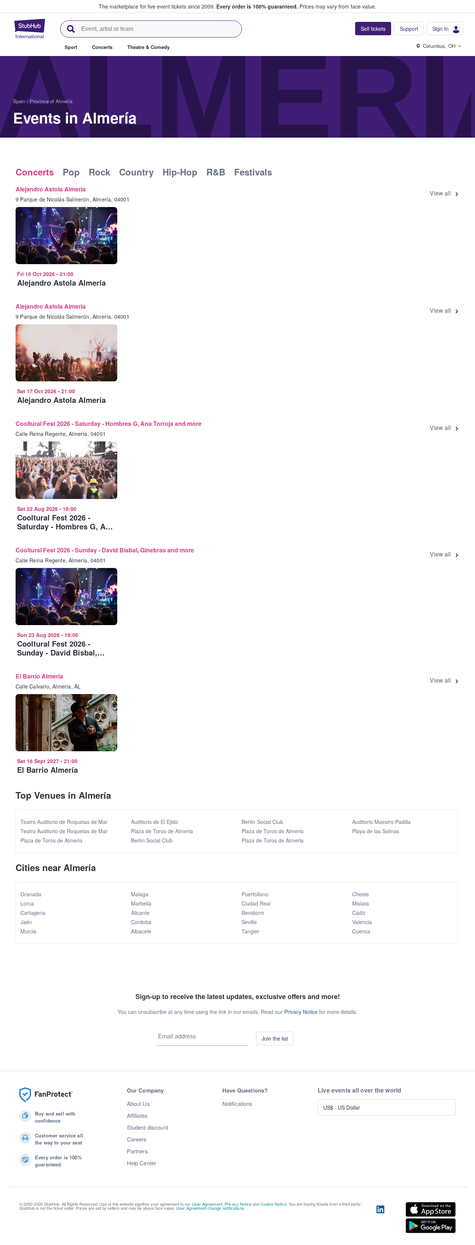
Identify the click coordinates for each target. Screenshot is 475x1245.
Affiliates (137, 1115)
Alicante (140, 912)
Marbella (141, 903)
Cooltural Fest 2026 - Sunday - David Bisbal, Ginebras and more (105, 550)
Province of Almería (51, 101)
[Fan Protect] (46, 1095)
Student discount (147, 1127)
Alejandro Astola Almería (51, 189)
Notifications (237, 1104)
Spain (19, 101)
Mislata (360, 903)
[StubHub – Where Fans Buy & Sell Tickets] (30, 28)
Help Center (142, 1163)
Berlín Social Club (152, 840)
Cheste (360, 894)
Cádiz (359, 912)
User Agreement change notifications (210, 1208)
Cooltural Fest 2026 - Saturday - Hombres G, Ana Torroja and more (109, 423)
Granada (30, 894)
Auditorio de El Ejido (154, 821)
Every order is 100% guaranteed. (257, 6)
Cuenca (361, 931)
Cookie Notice (273, 1204)
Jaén (26, 922)
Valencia (362, 922)
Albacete (141, 931)
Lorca (27, 903)
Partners (137, 1151)
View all (440, 193)
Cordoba (141, 922)
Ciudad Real (256, 903)
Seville (249, 922)
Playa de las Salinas (375, 831)
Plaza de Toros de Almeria (51, 840)
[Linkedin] (380, 1219)
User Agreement (207, 1204)
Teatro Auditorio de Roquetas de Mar (64, 821)
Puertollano (255, 894)
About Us (138, 1104)
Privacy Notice (301, 1011)
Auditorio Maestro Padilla (381, 821)
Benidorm (253, 912)
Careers (137, 1139)
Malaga (139, 894)
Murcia (28, 931)
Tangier (250, 931)
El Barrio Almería (39, 676)
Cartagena (32, 912)
